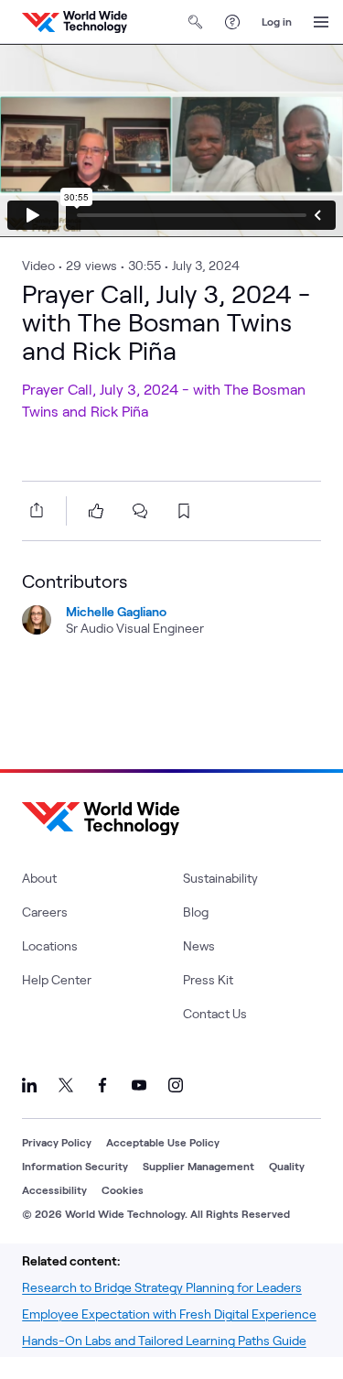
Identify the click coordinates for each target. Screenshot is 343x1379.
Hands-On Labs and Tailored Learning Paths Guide (164, 1340)
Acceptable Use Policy (163, 1141)
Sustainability (220, 877)
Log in (277, 21)
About (39, 877)
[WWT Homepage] (74, 22)
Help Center (56, 979)
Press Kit (208, 979)
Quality (287, 1165)
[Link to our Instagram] (175, 1085)
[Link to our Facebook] (102, 1085)
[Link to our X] (66, 1085)
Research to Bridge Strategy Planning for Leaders (162, 1287)
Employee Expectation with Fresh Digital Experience (169, 1313)
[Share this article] (33, 510)
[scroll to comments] (140, 511)
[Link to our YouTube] (139, 1085)
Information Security (75, 1165)
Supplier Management (198, 1165)
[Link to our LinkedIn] (29, 1085)
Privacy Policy (56, 1141)
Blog (196, 911)
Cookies (123, 1189)
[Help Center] (232, 22)
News (199, 945)
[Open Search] (195, 22)
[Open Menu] (321, 22)
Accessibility (54, 1189)
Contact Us (215, 1013)
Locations (50, 945)
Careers (45, 911)
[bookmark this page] (184, 511)
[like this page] (96, 511)
